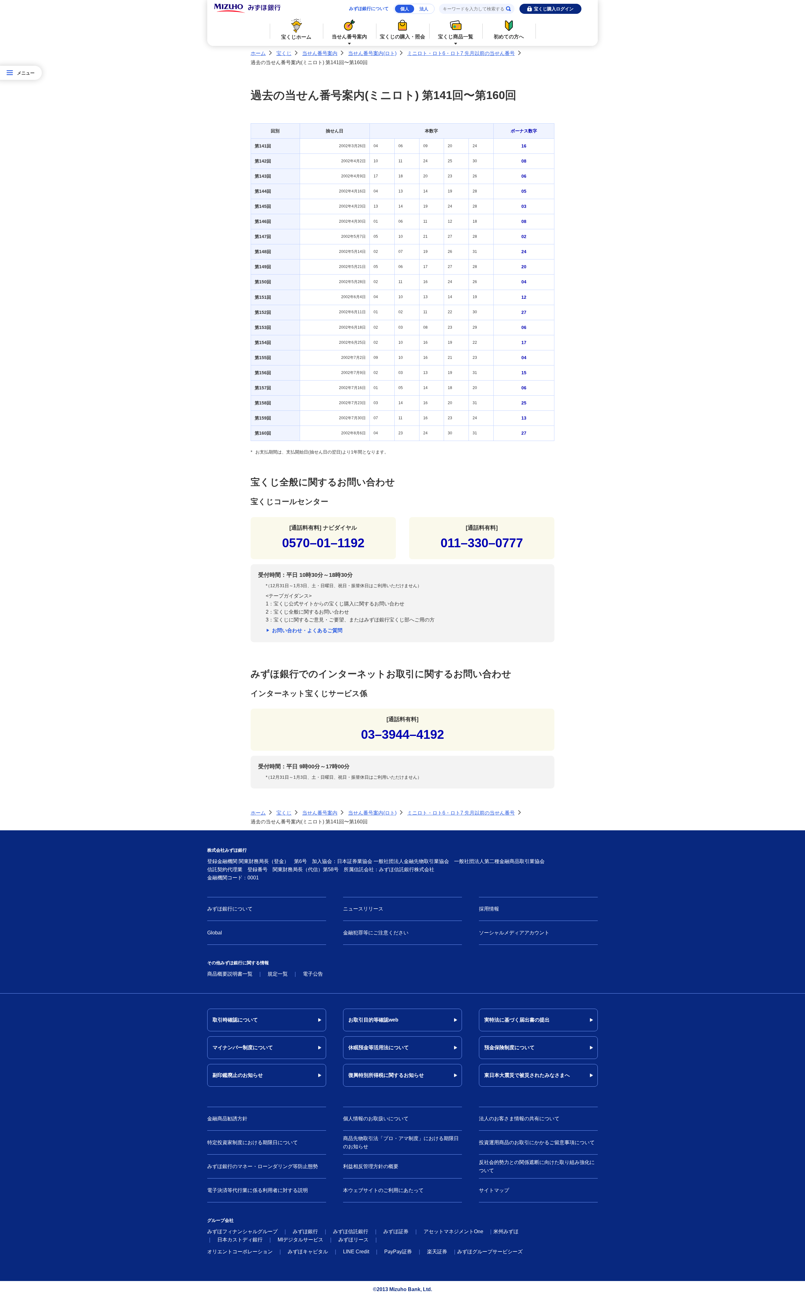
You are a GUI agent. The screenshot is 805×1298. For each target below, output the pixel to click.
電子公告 (313, 974)
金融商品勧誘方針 (227, 1118)
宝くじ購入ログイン (554, 8)
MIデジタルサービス (300, 1239)
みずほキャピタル (308, 1251)
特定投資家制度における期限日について (252, 1142)
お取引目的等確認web (373, 1019)
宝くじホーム (296, 37)
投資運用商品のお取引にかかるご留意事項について (537, 1142)
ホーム (258, 53)
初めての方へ (509, 36)
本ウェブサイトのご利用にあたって (383, 1190)
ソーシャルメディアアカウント (514, 932)
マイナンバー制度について (243, 1047)
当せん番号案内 (349, 36)
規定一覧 (278, 974)
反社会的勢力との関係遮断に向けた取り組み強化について (537, 1166)
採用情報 (489, 908)
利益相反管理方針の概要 (370, 1166)
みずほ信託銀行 (350, 1231)
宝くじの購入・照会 (402, 36)
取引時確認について (235, 1019)
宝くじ (283, 53)
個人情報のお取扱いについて (375, 1118)
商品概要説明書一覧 (230, 974)
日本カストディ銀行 (240, 1239)
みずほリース (353, 1239)
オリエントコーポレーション (240, 1251)
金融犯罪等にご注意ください (375, 932)
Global (214, 932)
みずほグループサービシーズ (490, 1251)
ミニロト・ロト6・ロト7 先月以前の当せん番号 (461, 53)
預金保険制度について (509, 1047)
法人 (423, 8)
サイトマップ (494, 1190)
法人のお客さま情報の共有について (519, 1118)
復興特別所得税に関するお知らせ (386, 1075)
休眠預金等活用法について (378, 1047)
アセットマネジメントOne (453, 1231)
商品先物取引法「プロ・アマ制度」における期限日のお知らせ (401, 1142)
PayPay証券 (398, 1251)
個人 (404, 8)
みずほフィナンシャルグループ (242, 1231)
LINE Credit (356, 1251)
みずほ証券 (395, 1231)
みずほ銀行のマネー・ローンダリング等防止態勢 (262, 1166)
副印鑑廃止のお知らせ (238, 1075)
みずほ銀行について (369, 8)
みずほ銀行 (305, 1231)
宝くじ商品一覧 (455, 36)
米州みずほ (506, 1231)
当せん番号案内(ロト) (372, 53)
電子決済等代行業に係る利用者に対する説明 (257, 1190)
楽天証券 (437, 1251)
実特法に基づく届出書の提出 (517, 1019)
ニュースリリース (363, 908)
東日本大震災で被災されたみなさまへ (527, 1075)
